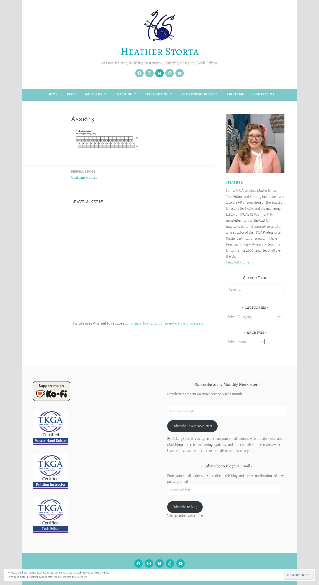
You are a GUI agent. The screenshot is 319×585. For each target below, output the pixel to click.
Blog (71, 94)
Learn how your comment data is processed (168, 323)
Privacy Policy (79, 576)
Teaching (123, 94)
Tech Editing (157, 94)
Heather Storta (159, 51)
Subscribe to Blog (185, 507)
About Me (235, 94)
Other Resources (197, 94)
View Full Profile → (240, 262)
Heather (234, 182)
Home (52, 94)
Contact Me (264, 94)
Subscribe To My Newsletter (192, 426)
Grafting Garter (84, 174)
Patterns (93, 94)
